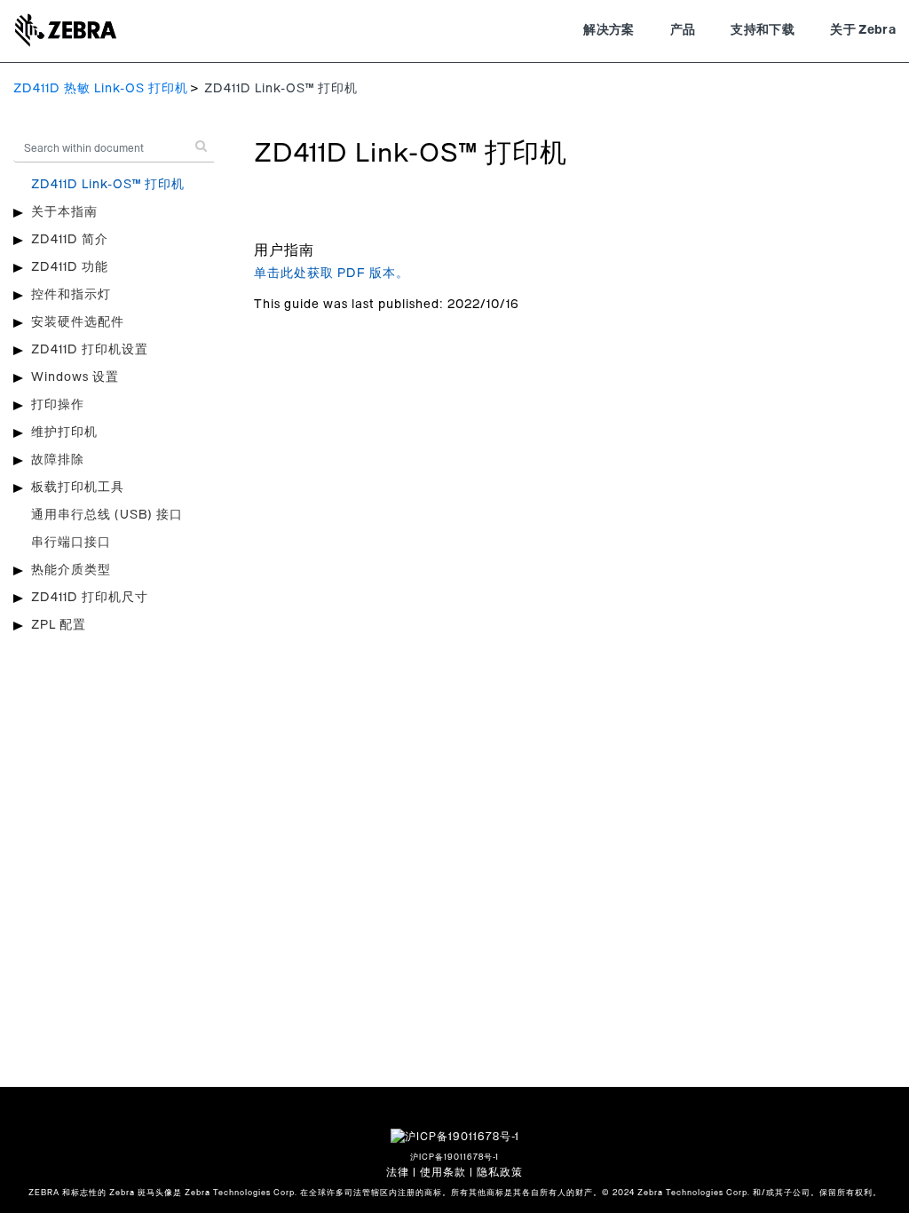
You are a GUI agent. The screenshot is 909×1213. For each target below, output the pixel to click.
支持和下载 (762, 30)
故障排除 (57, 460)
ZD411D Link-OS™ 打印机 (108, 184)
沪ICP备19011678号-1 (454, 1157)
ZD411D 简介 (69, 240)
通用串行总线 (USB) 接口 (107, 515)
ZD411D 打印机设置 (89, 350)
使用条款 (443, 1172)
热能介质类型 (71, 570)
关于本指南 (64, 212)
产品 (683, 30)
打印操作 (57, 405)
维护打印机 (64, 432)
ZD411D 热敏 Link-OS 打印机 (100, 89)
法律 (397, 1172)
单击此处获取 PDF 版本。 (331, 273)
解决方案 (608, 30)
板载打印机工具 (77, 487)
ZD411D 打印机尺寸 (89, 597)
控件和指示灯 (71, 295)
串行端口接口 (71, 542)
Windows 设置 (75, 377)
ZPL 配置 (58, 625)
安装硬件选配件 (77, 322)
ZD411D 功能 (69, 267)
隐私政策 (500, 1172)
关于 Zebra (863, 30)
